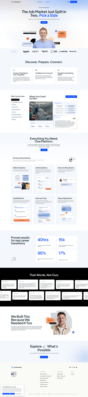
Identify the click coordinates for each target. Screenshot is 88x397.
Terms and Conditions (37, 393)
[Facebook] (70, 367)
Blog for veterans (43, 386)
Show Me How (44, 357)
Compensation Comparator (45, 376)
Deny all (12, 393)
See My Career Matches (72, 97)
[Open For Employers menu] (43, 2)
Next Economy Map (44, 378)
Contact (72, 374)
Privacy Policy (30, 393)
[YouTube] (76, 367)
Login (68, 1)
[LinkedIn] (74, 367)
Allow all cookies (6, 393)
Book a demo (73, 1)
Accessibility (44, 393)
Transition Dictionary (44, 382)
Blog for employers (61, 376)
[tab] (15, 100)
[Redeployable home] (15, 2)
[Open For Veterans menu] (51, 2)
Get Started (44, 22)
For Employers (39, 1)
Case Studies (60, 374)
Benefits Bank (43, 380)
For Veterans (47, 1)
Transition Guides (43, 384)
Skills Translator (43, 374)
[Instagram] (72, 367)
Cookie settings (49, 393)
